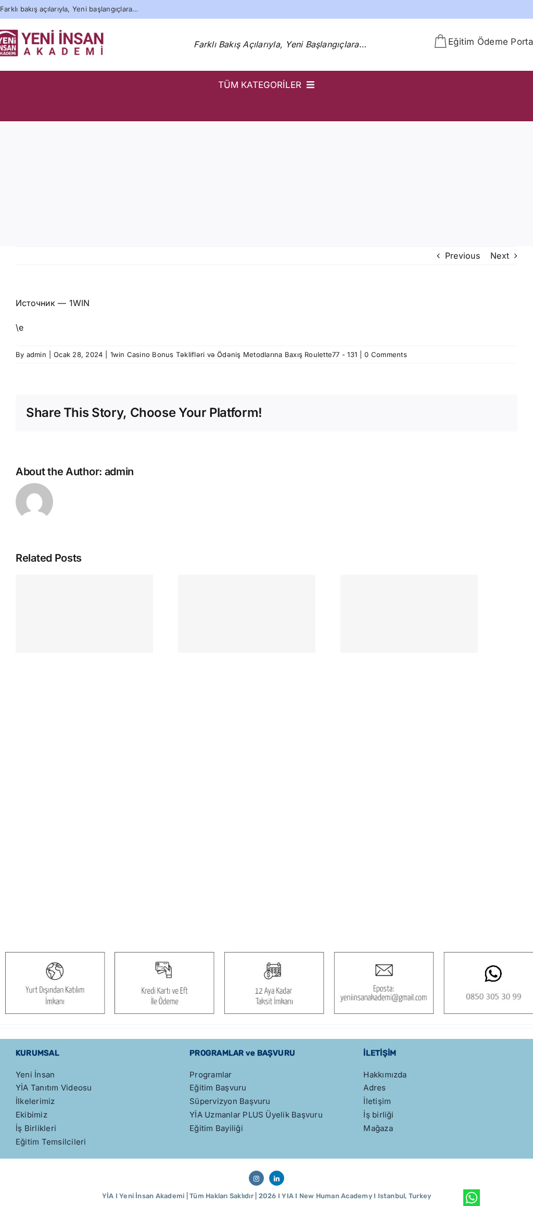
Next (499, 255)
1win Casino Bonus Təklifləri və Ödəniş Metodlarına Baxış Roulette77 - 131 (234, 354)
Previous (462, 255)
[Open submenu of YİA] (509, 107)
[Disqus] (266, 786)
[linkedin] (276, 1178)
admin (36, 354)
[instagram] (256, 1178)
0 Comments (385, 354)
